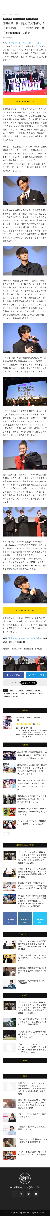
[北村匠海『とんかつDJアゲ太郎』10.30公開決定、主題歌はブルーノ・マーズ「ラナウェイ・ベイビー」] (9, 783)
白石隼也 (33, 693)
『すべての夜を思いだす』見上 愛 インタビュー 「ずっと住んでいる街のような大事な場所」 (32, 1021)
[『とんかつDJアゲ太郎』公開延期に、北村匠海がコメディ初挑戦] (9, 824)
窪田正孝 (7, 697)
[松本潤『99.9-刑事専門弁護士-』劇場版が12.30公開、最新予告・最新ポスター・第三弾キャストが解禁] (9, 755)
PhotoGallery (15, 14)
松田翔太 (16, 693)
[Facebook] (14, 1194)
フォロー (25, 913)
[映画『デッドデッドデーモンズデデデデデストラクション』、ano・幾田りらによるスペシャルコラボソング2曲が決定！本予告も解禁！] (9, 1086)
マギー (12, 690)
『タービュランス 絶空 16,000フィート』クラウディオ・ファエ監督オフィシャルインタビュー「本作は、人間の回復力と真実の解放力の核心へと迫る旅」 (32, 857)
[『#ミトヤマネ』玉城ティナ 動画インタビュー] (9, 1117)
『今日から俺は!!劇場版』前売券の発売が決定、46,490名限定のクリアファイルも (32, 812)
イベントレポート (19, 19)
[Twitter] (28, 1194)
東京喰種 (7, 693)
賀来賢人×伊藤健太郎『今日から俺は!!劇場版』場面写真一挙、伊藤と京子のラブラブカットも (31, 799)
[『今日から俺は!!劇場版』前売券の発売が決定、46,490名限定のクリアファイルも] (9, 811)
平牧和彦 (38, 690)
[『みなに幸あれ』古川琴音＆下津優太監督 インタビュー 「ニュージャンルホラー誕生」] (9, 1035)
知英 (40, 693)
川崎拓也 (29, 690)
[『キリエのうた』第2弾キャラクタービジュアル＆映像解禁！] (9, 1142)
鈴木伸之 (16, 697)
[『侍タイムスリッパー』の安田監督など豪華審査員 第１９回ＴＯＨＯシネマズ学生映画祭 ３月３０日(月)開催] (9, 872)
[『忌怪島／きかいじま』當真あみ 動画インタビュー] (9, 1130)
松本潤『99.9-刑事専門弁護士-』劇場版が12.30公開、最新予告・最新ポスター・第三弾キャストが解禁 (32, 755)
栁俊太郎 (24, 693)
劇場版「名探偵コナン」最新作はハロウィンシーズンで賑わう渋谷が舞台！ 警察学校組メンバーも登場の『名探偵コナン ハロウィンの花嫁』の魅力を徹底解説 (32, 901)
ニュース (29, 19)
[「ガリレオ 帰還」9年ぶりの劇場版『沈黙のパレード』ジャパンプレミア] (9, 958)
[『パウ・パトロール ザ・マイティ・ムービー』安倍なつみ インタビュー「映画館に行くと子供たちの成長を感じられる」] (9, 1047)
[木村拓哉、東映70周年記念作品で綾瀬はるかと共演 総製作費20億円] (9, 971)
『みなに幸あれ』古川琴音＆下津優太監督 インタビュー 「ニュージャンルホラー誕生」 (32, 1034)
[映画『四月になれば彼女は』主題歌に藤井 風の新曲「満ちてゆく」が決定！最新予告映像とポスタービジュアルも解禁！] (9, 1103)
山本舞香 (20, 690)
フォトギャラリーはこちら (25, 101)
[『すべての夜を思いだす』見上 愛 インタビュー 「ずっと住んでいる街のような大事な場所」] (9, 1022)
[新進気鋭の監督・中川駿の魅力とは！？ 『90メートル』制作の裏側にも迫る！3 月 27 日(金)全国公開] (9, 886)
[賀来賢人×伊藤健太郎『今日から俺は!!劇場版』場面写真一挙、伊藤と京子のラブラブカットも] (9, 799)
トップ (5, 14)
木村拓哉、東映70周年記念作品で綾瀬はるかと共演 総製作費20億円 (32, 970)
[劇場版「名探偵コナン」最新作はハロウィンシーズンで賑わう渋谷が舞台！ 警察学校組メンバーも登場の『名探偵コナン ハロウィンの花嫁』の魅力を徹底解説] (9, 899)
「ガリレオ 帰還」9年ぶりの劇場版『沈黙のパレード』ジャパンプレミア (32, 958)
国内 (35, 19)
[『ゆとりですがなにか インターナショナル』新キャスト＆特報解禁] (9, 1155)
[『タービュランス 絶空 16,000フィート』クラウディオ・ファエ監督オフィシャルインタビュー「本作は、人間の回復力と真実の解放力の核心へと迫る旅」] (9, 855)
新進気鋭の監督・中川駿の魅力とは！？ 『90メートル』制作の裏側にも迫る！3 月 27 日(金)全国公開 (32, 885)
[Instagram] (21, 1194)
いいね (10, 913)
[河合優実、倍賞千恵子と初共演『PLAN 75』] (9, 984)
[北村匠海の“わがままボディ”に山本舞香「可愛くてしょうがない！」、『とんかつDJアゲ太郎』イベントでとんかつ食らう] (9, 768)
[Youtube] (36, 1194)
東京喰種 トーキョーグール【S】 (24, 43)
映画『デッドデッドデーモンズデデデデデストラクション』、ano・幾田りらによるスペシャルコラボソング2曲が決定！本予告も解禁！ (32, 1088)
